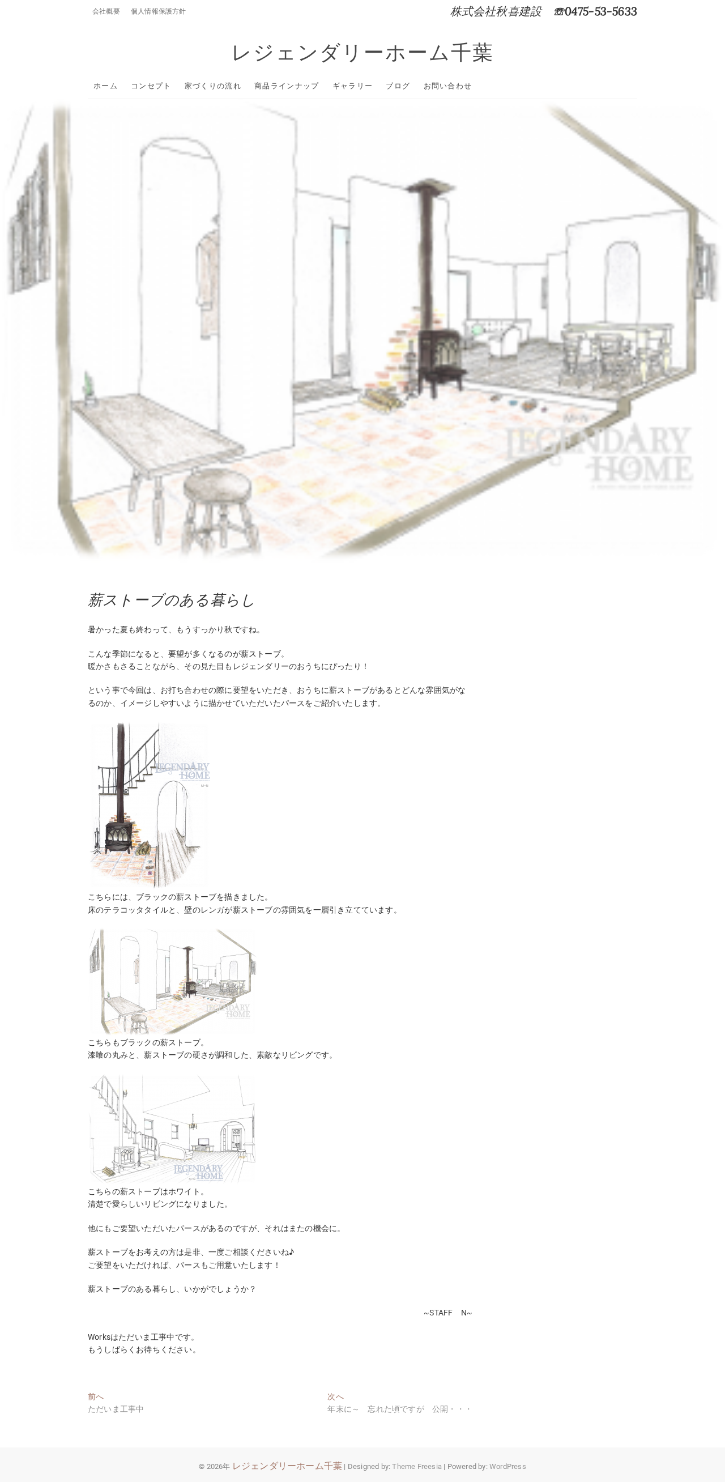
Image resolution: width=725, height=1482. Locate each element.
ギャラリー (352, 86)
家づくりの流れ (213, 86)
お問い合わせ (448, 86)
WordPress (507, 1466)
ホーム (105, 86)
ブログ (398, 86)
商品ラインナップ (286, 86)
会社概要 (106, 11)
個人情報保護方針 (158, 11)
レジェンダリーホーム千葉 (362, 52)
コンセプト (151, 86)
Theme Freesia (417, 1466)
